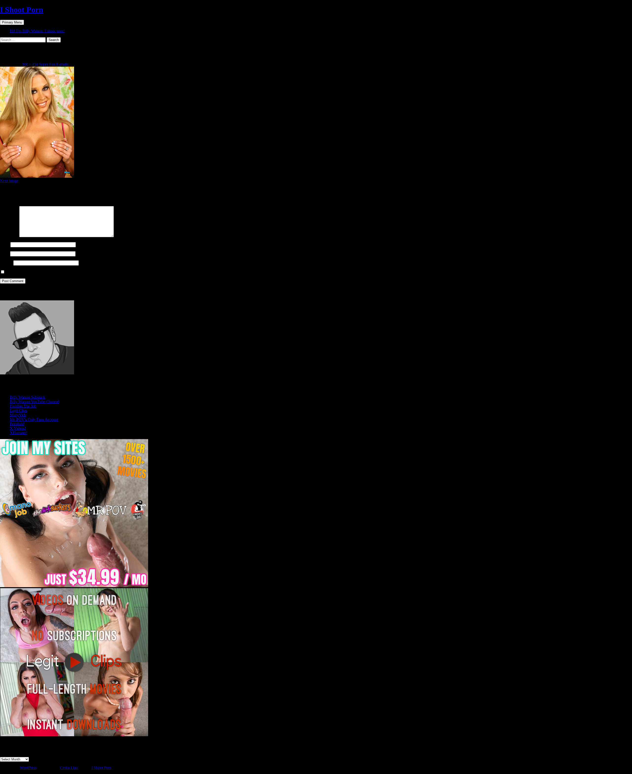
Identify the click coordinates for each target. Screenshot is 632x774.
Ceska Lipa (69, 768)
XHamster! (18, 433)
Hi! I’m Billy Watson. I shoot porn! (37, 31)
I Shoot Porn (21, 9)
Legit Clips (18, 410)
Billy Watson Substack (27, 397)
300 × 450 (30, 64)
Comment (9, 236)
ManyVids (18, 415)
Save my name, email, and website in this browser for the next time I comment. (67, 272)
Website (6, 263)
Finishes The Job (23, 406)
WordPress (28, 768)
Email (4, 254)
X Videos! (18, 428)
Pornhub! (17, 424)
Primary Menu (12, 22)
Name (4, 244)
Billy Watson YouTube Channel (34, 402)
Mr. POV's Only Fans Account (34, 419)
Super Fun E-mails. (54, 64)
